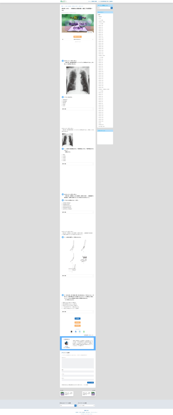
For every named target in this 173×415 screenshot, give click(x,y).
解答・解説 (64, 163)
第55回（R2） (101, 69)
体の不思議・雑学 (102, 126)
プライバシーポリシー (94, 412)
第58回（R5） (101, 30)
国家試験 (100, 16)
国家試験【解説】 (94, 1)
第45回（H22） (101, 53)
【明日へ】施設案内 (82, 412)
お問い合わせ (88, 412)
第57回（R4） (101, 32)
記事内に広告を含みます (77, 39)
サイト (63, 378)
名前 (62, 369)
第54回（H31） (101, 71)
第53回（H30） (101, 39)
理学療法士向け (101, 124)
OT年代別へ (78, 325)
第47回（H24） (101, 50)
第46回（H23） (101, 85)
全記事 (99, 14)
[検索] (112, 8)
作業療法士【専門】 (102, 55)
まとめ (100, 18)
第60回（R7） (101, 27)
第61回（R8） (101, 25)
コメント (64, 357)
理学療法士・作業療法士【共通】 (104, 89)
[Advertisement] (69, 50)
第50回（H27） (91, 335)
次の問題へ (77, 318)
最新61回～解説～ (77, 36)
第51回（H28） (101, 43)
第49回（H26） (101, 46)
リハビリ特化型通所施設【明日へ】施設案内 (105, 1)
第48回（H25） (101, 48)
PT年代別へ (78, 322)
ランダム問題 (101, 20)
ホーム (89, 1)
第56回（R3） (101, 34)
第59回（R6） (101, 62)
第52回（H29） (101, 41)
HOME (87, 410)
